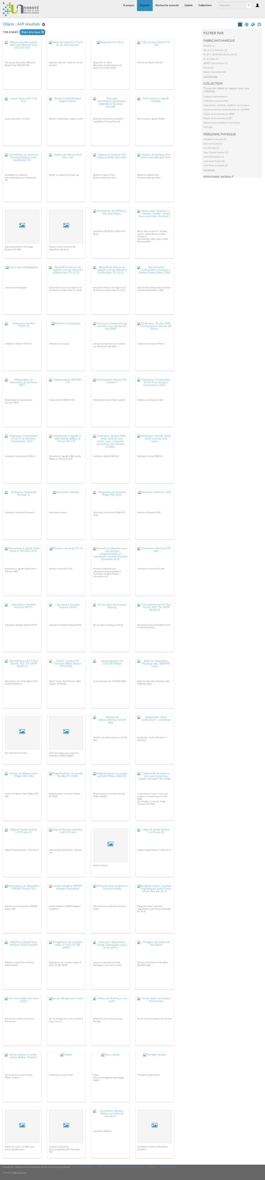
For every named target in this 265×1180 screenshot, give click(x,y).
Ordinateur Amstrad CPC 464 (150, 569)
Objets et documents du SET (218, 118)
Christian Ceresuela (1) (215, 139)
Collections (205, 5)
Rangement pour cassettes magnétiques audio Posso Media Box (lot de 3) (154, 908)
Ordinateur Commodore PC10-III (20, 456)
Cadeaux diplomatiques (216, 96)
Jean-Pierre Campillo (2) (216, 165)
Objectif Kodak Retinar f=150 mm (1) (154, 850)
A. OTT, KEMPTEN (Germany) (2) (220, 54)
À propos (128, 5)
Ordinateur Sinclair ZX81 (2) (106, 456)
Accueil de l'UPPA (84, 1167)
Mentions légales (168, 1167)
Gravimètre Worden (102, 1131)
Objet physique (31, 32)
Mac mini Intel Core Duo (16, 753)
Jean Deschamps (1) (214, 157)
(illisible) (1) (209, 46)
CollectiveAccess (19, 1173)
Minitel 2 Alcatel (100, 865)
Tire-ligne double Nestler (148, 1075)
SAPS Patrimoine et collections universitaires (120, 1167)
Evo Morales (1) (211, 148)
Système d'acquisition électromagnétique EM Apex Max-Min (65, 1149)
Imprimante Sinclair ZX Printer (151, 344)
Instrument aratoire (58, 512)
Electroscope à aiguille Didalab (151, 119)
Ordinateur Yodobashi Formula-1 (20, 512)
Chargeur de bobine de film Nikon (152, 962)
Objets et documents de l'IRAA (219, 114)
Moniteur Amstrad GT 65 (60, 569)
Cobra (96, 1075)
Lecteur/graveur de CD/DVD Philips (109, 681)
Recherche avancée (167, 5)
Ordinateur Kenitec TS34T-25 (18, 344)
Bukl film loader (144, 965)
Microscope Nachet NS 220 (150, 62)
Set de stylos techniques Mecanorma (154, 1019)
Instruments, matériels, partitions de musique (226, 105)
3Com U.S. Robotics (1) (215, 50)
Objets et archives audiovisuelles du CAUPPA (226, 109)
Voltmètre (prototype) (59, 344)
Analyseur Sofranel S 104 (148, 512)
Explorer (145, 5)
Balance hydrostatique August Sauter (66, 119)
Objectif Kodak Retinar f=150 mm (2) (22, 850)
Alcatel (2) (209, 68)
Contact (151, 1167)
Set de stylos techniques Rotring (108, 625)
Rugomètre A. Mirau (102, 62)
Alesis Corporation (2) (214, 72)
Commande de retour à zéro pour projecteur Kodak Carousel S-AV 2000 (152, 796)
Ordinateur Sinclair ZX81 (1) (150, 456)
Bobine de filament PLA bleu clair (64, 175)
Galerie (188, 5)
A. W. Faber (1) (211, 59)
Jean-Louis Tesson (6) (214, 161)
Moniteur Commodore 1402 (150, 400)
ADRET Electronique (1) (216, 63)
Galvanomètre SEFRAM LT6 (62, 400)
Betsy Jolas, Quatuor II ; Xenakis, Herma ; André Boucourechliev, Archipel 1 (152, 233)
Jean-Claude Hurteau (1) (216, 152)
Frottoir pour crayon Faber (61, 1075)
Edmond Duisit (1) (213, 144)
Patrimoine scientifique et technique (222, 123)
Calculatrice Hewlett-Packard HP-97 (21, 625)
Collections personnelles (216, 101)
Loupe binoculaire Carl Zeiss (17, 119)
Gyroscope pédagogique (16, 287)
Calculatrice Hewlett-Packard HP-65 (65, 625)
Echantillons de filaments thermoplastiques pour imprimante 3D (20, 177)
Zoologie (208, 127)
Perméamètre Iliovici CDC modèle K (109, 400)
